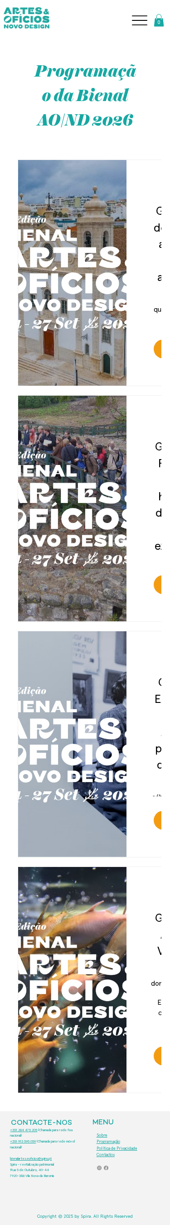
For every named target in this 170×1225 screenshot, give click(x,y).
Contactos (106, 1155)
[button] (159, 20)
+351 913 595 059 (23, 1141)
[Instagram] (99, 1168)
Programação (108, 1142)
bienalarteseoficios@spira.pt (31, 1159)
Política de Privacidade (117, 1149)
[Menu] (139, 21)
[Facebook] (106, 1168)
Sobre (102, 1135)
